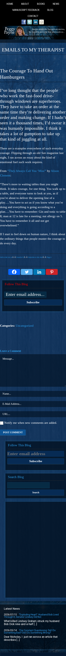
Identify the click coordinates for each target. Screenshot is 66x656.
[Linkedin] (39, 272)
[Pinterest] (52, 272)
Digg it (49, 257)
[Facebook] (14, 272)
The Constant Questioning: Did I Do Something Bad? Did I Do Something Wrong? (30, 631)
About (25, 4)
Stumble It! (20, 257)
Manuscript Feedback (26, 10)
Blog (50, 10)
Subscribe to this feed (35, 257)
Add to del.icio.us (6, 257)
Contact (33, 16)
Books (41, 4)
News (56, 4)
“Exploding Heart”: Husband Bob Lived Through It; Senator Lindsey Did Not (31, 615)
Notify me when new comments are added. (30, 423)
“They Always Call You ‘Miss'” (26, 171)
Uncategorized (25, 325)
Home (10, 4)
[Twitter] (27, 272)
